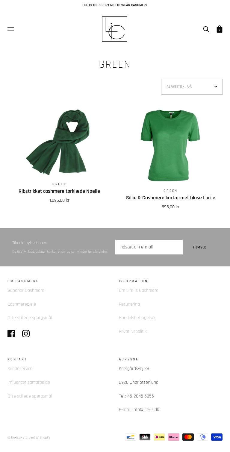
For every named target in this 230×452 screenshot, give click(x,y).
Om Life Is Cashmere (138, 290)
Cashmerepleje (21, 304)
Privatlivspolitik (133, 331)
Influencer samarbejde (28, 382)
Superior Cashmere (25, 290)
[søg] (206, 28)
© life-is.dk (14, 437)
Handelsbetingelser (137, 318)
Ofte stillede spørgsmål (29, 318)
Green (59, 184)
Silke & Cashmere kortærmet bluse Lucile (170, 198)
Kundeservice (19, 368)
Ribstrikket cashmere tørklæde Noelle (59, 191)
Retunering (129, 304)
